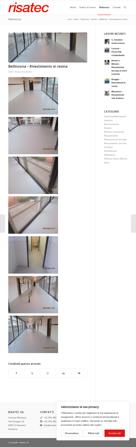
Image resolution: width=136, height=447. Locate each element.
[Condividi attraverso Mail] (79, 373)
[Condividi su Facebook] (16, 373)
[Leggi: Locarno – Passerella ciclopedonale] (107, 50)
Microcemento (111, 124)
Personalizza (71, 433)
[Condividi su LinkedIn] (63, 373)
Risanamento (111, 135)
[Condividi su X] (32, 373)
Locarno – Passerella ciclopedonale (118, 51)
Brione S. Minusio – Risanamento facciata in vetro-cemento (119, 67)
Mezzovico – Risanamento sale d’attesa (117, 94)
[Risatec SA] (33, 7)
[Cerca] (125, 7)
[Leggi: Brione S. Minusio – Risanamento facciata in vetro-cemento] (107, 62)
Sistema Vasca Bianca (115, 158)
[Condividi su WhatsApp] (48, 373)
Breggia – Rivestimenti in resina (118, 82)
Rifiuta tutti (93, 433)
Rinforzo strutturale (114, 131)
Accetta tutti (114, 433)
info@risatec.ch (52, 425)
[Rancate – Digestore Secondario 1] (133, 223)
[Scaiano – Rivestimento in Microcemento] (2, 223)
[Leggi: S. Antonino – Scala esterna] (107, 42)
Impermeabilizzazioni (115, 116)
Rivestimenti (26, 72)
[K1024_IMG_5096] (47, 48)
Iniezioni (108, 120)
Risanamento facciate (115, 139)
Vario (106, 162)
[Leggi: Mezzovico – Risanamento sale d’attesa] (107, 93)
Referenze (14, 19)
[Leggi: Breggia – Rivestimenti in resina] (107, 81)
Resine (18, 72)
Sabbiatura (109, 154)
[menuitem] (73, 7)
